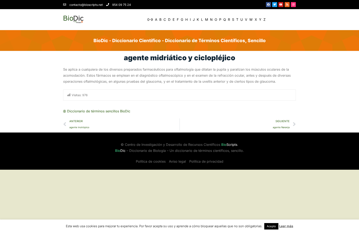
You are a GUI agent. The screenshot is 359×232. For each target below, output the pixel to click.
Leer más (286, 226)
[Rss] (287, 4)
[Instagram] (293, 4)
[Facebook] (268, 4)
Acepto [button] (271, 226)
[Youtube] (280, 4)
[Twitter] (274, 4)
